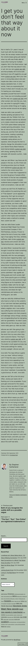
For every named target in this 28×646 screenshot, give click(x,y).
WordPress (17, 639)
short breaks (17, 617)
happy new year (17, 601)
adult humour (4, 594)
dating (14, 596)
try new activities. (11, 624)
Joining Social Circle (7, 570)
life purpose (4, 603)
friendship (7, 601)
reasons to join (19, 614)
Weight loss (3, 626)
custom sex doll (19, 69)
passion (15, 614)
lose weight (13, 603)
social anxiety (11, 619)
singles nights (5, 619)
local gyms (9, 603)
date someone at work (8, 596)
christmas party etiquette (19, 594)
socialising (5, 622)
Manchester (9, 606)
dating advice (19, 596)
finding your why (22, 598)
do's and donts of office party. (9, 598)
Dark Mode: (22, 644)
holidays (22, 601)
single (21, 617)
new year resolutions (9, 614)
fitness (2, 601)
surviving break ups (12, 622)
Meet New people (10, 609)
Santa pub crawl (10, 617)
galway (12, 601)
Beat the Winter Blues (7, 565)
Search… (4, 536)
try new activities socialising (20, 624)
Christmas (11, 594)
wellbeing (8, 626)
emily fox (17, 598)
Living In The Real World (8, 572)
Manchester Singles (20, 606)
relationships (4, 617)
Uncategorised (14, 455)
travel (6, 624)
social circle (17, 619)
